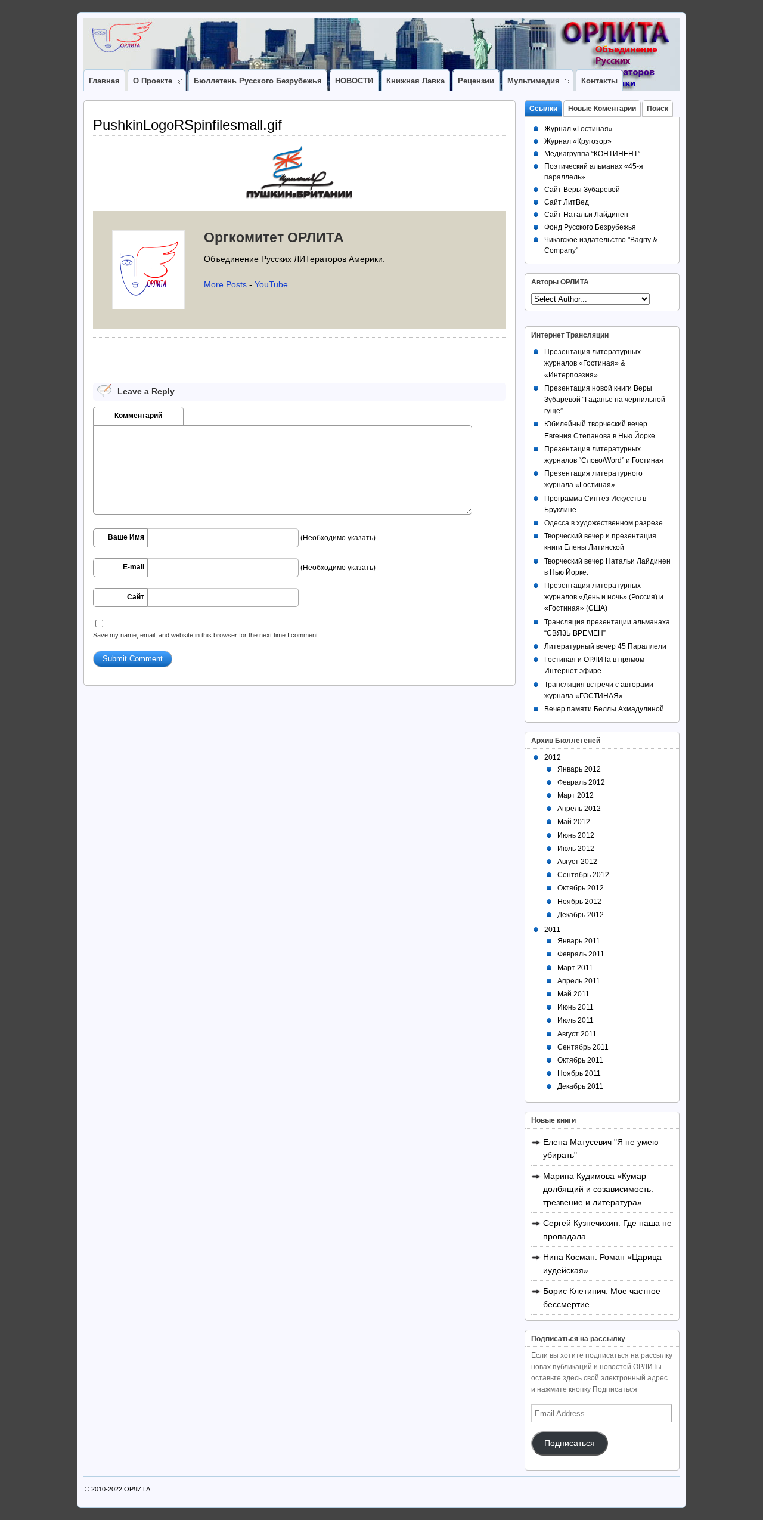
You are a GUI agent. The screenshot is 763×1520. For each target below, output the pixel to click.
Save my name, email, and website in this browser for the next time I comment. (206, 635)
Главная (104, 80)
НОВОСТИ (354, 80)
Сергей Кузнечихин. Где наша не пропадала (607, 1229)
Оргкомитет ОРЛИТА (274, 237)
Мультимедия (533, 80)
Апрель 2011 (578, 981)
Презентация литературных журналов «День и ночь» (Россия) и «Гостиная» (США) (603, 596)
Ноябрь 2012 (579, 901)
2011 (552, 929)
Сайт (135, 597)
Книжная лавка (415, 80)
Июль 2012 (575, 848)
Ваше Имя (126, 537)
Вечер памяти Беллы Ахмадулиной (604, 709)
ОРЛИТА (137, 1489)
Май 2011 (573, 994)
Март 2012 (575, 795)
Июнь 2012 (575, 835)
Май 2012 (573, 822)
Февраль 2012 (581, 782)
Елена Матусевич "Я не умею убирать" (601, 1148)
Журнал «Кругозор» (578, 141)
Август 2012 (577, 861)
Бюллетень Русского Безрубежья (258, 80)
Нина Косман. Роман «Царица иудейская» (602, 1263)
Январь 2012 (579, 769)
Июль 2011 (575, 1020)
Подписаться (569, 1443)
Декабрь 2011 (580, 1086)
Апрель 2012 (579, 808)
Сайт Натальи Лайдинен (586, 214)
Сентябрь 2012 (583, 875)
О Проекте (152, 80)
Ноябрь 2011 (579, 1073)
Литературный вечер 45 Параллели (605, 646)
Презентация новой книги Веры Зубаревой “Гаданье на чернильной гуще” (604, 399)
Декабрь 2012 (580, 915)
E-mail (133, 567)
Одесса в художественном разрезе (603, 523)
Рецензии (476, 80)
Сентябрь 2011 (583, 1047)
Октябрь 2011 (580, 1060)
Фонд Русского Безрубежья (590, 227)
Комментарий (138, 415)
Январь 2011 (578, 941)
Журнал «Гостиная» (578, 129)
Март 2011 (575, 968)
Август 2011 (577, 1034)
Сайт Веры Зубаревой (582, 189)
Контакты (599, 80)
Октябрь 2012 (580, 888)
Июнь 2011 (575, 1007)
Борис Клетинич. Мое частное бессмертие (601, 1297)
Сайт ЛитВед (566, 202)
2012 (552, 757)
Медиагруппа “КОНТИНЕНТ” (592, 154)
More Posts (225, 284)
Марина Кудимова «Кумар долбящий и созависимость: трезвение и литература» (598, 1189)
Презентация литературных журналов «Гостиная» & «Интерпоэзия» (592, 363)
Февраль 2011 (580, 954)
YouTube (271, 284)
